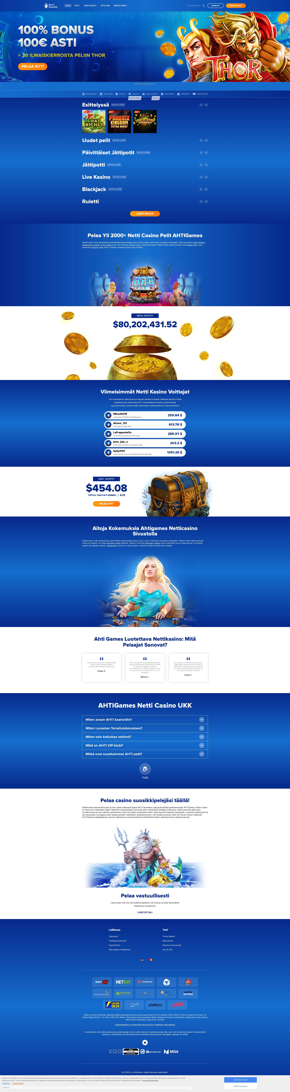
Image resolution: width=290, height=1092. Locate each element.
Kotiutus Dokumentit (172, 945)
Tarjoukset (113, 936)
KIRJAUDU (215, 6)
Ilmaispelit (185, 94)
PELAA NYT (106, 503)
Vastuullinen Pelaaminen (119, 949)
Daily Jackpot (152, 94)
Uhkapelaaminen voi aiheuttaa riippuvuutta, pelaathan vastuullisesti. (145, 1024)
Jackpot (136, 94)
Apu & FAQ (168, 949)
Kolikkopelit (91, 94)
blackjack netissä (152, 543)
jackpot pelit (97, 247)
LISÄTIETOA (145, 912)
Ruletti (122, 94)
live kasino (107, 245)
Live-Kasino (169, 94)
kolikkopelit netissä (90, 245)
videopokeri (112, 545)
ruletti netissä (198, 242)
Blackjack (108, 94)
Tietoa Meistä (169, 936)
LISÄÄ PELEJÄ (145, 213)
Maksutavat (168, 941)
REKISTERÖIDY (236, 6)
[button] (201, 105)
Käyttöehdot (114, 945)
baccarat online (113, 543)
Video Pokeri (202, 94)
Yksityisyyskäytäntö (118, 941)
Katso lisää (118, 105)
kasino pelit (192, 245)
